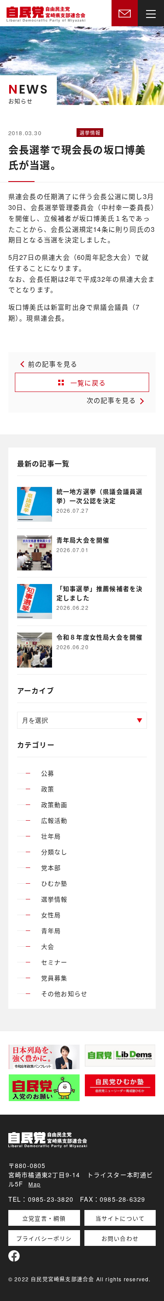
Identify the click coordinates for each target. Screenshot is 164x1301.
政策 (47, 788)
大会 (47, 946)
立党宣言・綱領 (44, 1218)
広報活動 (54, 820)
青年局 (51, 930)
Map (34, 1184)
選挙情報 (54, 899)
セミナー (54, 962)
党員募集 (54, 977)
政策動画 (54, 804)
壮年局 (51, 836)
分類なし (54, 851)
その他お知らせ (64, 993)
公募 (47, 773)
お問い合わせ (120, 1238)
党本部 (51, 867)
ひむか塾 (54, 883)
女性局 (51, 914)
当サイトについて (120, 1218)
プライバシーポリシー (44, 1240)
